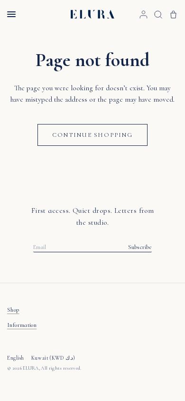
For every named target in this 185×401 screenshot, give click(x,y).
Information (22, 325)
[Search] (158, 14)
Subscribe (140, 247)
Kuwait (53, 358)
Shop (13, 310)
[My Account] (143, 14)
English (15, 358)
